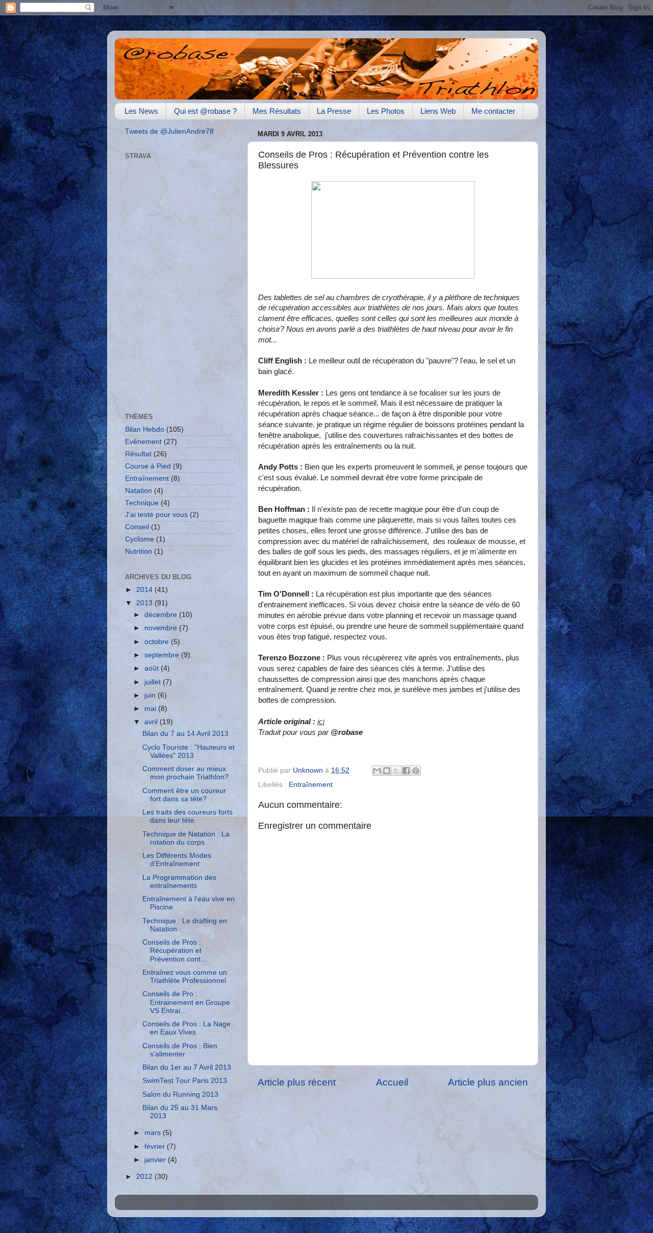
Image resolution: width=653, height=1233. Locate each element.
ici (320, 722)
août (152, 668)
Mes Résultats (277, 111)
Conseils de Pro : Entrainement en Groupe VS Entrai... (186, 1002)
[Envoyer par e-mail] (377, 771)
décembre (161, 615)
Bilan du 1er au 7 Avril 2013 (186, 1067)
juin (151, 695)
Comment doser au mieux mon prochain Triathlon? (185, 773)
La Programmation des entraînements (179, 882)
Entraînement (311, 784)
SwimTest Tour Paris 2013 (184, 1080)
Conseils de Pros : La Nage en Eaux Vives (186, 1028)
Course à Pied (148, 466)
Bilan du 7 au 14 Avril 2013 (185, 733)
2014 (145, 590)
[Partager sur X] (396, 771)
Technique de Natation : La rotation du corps (186, 838)
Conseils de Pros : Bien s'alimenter (179, 1050)
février (155, 1146)
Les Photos (386, 111)
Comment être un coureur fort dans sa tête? (184, 795)
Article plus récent (297, 1082)
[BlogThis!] (387, 771)
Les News (141, 111)
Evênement (143, 442)
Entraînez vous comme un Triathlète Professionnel (184, 976)
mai (151, 708)
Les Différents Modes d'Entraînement (176, 860)
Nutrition (138, 551)
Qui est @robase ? (205, 111)
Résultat (138, 454)
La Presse (334, 111)
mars (153, 1133)
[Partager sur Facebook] (406, 771)
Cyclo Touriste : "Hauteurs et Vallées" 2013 (188, 751)
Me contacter (493, 111)
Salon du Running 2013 (180, 1094)
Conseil (137, 527)
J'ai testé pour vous (156, 515)
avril (152, 722)
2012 (145, 1176)
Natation (138, 491)
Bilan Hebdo (144, 429)
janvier (156, 1160)
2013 (145, 603)
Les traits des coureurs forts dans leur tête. (187, 816)
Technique (142, 503)
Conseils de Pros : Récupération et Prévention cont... (174, 951)
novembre (161, 628)
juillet (153, 682)
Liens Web (438, 111)
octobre (157, 642)
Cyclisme (139, 539)
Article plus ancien (488, 1082)
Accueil (392, 1082)
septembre (162, 655)
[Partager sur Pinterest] (416, 771)
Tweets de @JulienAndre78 (169, 131)
